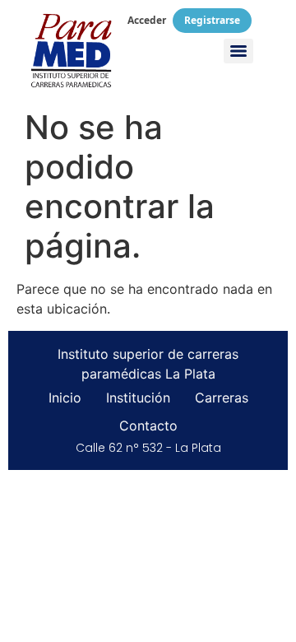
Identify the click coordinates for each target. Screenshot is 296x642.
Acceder (146, 20)
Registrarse (212, 20)
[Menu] (238, 51)
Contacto (148, 425)
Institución (138, 397)
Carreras (221, 397)
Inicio (65, 397)
